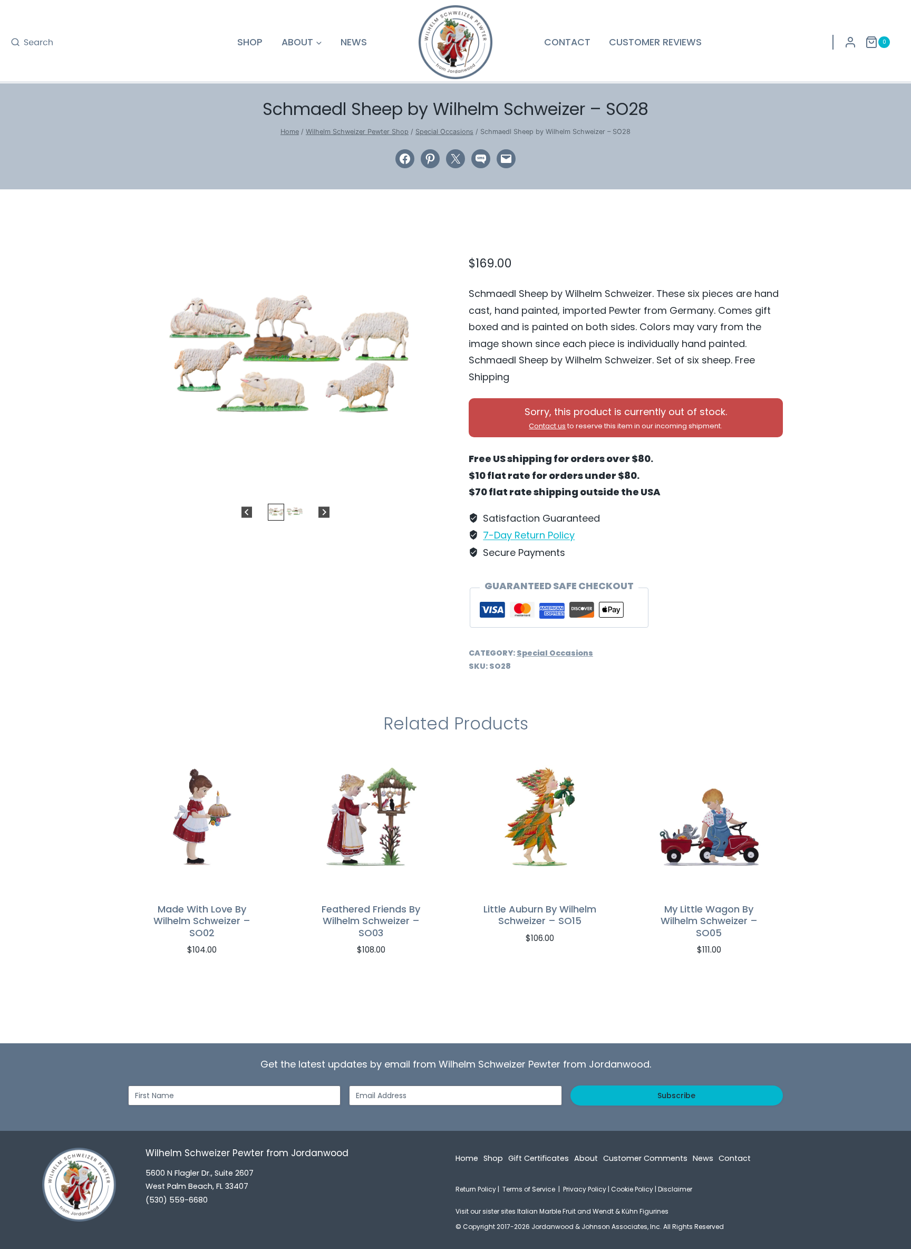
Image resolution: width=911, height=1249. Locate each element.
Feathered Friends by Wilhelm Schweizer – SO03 (371, 920)
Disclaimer (675, 1189)
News (354, 42)
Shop (250, 42)
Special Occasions (555, 653)
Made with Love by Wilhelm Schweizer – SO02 (201, 920)
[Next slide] (323, 511)
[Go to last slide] (247, 511)
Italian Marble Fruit (546, 1211)
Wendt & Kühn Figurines (630, 1211)
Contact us (547, 425)
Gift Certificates (538, 1158)
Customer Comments (645, 1158)
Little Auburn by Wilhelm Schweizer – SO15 (539, 915)
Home (467, 1158)
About (586, 1158)
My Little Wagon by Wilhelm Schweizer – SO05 (709, 920)
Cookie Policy (632, 1189)
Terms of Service (528, 1189)
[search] (32, 42)
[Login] (850, 42)
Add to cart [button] (534, 970)
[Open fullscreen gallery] (432, 482)
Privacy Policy (584, 1189)
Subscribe (676, 1095)
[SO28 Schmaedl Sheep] (285, 362)
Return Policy (476, 1189)
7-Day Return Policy (529, 535)
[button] (276, 512)
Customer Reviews (655, 42)
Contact (567, 42)
